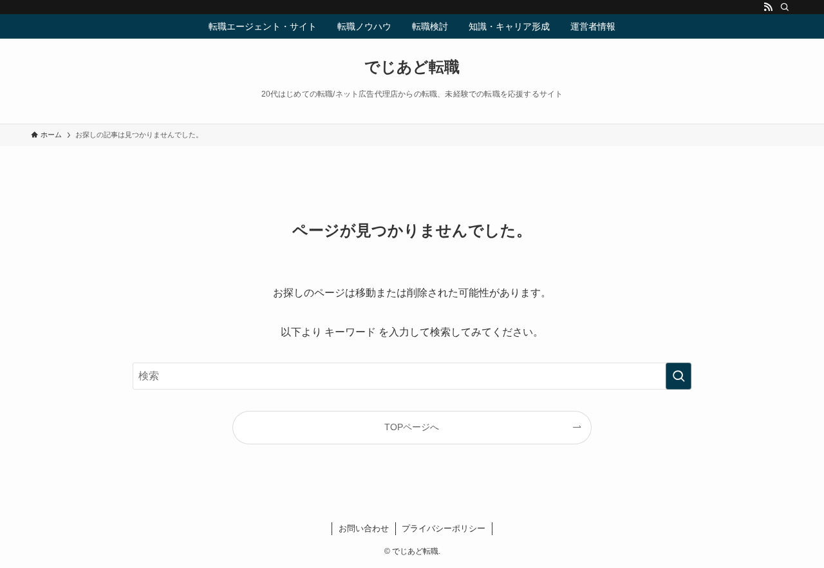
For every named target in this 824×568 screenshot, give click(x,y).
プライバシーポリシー (443, 528)
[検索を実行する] (678, 376)
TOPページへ (411, 427)
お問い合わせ (364, 528)
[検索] (784, 7)
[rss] (768, 7)
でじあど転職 (412, 67)
